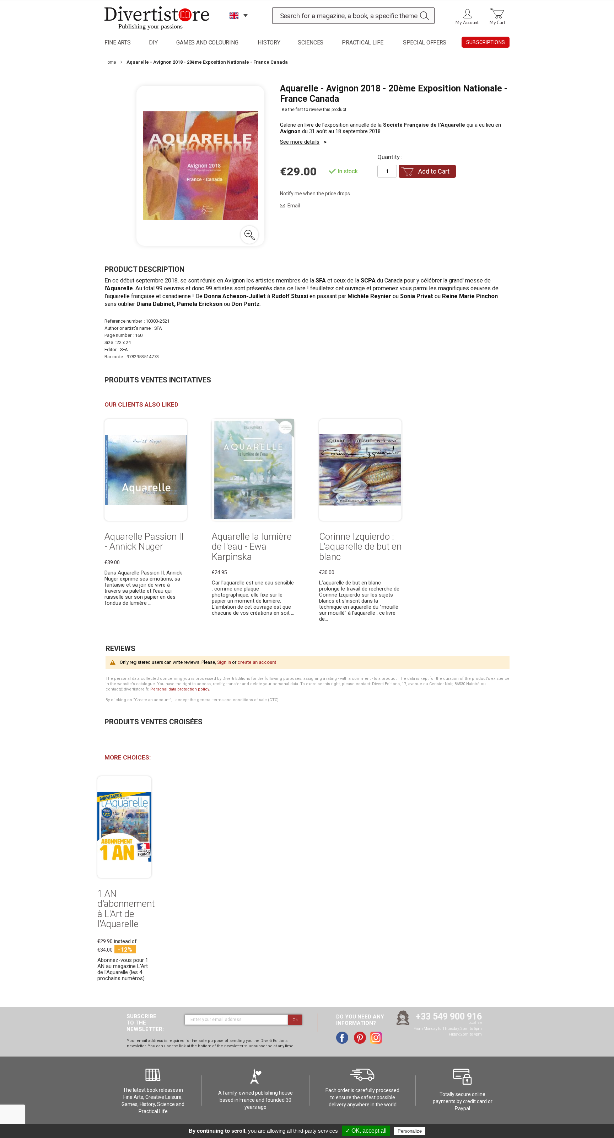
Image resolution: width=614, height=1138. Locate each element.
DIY (153, 42)
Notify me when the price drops (315, 193)
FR (234, 24)
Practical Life (362, 42)
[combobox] (353, 15)
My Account (467, 22)
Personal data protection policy (179, 689)
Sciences (310, 42)
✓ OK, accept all (366, 1131)
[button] (249, 235)
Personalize (410, 1131)
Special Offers (424, 42)
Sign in (224, 662)
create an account (256, 662)
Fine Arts (117, 42)
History (269, 42)
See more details (299, 142)
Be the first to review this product (314, 109)
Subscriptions (485, 42)
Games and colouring (207, 42)
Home (110, 62)
